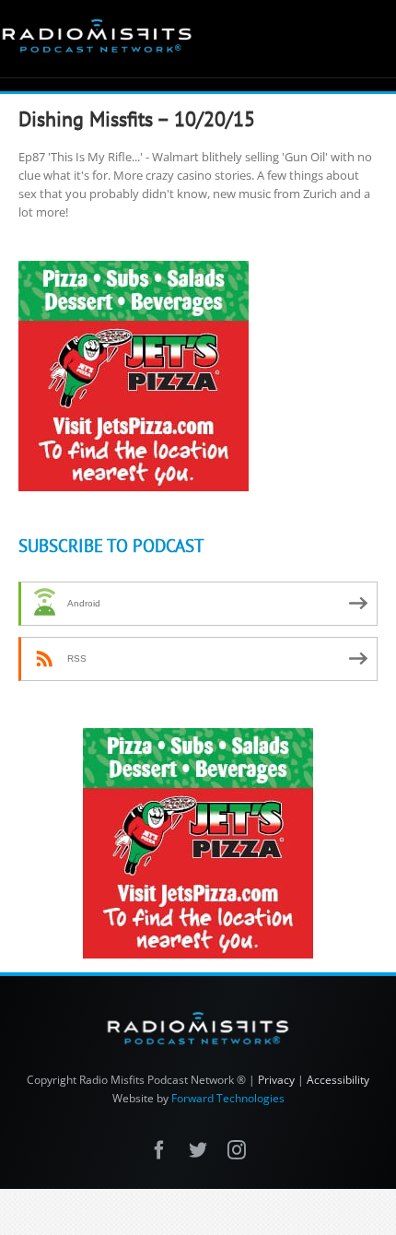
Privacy (276, 1080)
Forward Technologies (228, 1098)
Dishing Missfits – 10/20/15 (136, 119)
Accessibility (338, 1080)
